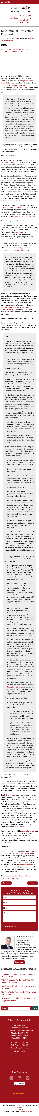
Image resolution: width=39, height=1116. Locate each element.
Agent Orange (19, 232)
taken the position (11, 162)
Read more (19, 962)
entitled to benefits (29, 831)
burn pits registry (14, 687)
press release (23, 87)
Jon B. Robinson (19, 1093)
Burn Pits (31, 38)
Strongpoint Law (19, 9)
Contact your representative (25, 853)
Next (32, 883)
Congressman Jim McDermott (14, 85)
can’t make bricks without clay (23, 216)
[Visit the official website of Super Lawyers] (18, 1097)
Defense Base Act (7, 41)
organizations (6, 250)
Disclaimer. (19, 1109)
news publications (21, 250)
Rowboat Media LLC (28, 1111)
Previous (6, 883)
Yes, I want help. (11, 926)
